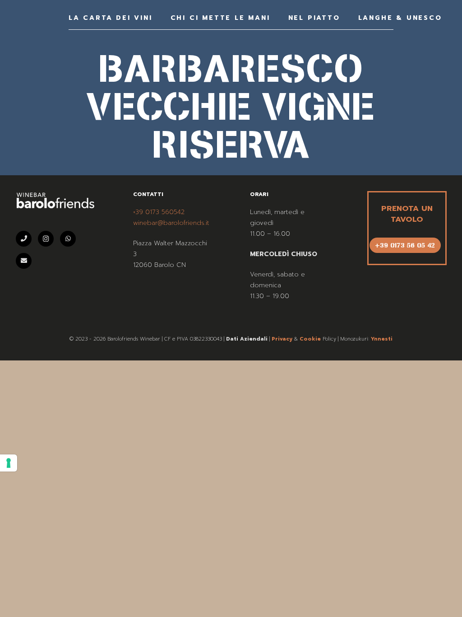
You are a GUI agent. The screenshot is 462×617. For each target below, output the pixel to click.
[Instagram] (46, 239)
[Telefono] (24, 239)
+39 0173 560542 (159, 212)
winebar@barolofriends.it (171, 223)
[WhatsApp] (68, 239)
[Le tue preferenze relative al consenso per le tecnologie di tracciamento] (8, 463)
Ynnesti (382, 339)
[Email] (24, 261)
